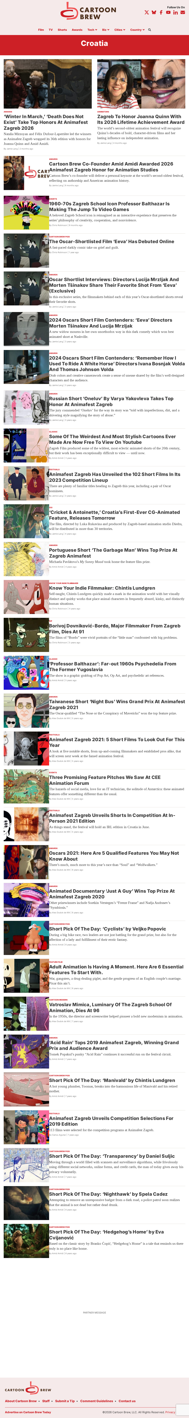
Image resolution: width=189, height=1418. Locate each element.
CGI (50, 507)
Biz (104, 30)
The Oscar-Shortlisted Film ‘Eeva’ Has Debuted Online (111, 241)
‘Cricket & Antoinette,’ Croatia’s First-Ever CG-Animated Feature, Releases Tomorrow (114, 515)
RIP (50, 621)
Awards (77, 30)
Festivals (54, 469)
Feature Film (55, 962)
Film (41, 30)
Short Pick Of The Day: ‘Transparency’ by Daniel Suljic (112, 1156)
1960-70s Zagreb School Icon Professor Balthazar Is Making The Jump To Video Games (109, 206)
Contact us (127, 1401)
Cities (118, 30)
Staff (46, 1401)
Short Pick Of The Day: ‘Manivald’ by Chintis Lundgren (112, 1080)
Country (136, 30)
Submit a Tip (65, 1401)
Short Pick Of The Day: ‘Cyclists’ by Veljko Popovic (107, 929)
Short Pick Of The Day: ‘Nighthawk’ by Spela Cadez (108, 1194)
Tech (90, 30)
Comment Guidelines (96, 1401)
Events (53, 772)
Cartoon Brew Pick (59, 237)
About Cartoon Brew (21, 1401)
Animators (103, 112)
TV (51, 30)
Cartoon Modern (58, 1000)
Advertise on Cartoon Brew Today (28, 1412)
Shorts (62, 30)
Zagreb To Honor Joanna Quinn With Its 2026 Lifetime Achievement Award (141, 119)
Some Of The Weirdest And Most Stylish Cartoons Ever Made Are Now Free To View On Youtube (112, 439)
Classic (53, 432)
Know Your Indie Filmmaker (63, 583)
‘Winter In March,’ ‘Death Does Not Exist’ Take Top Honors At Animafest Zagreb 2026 (46, 122)
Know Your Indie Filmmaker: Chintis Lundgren (102, 588)
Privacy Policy (174, 1412)
